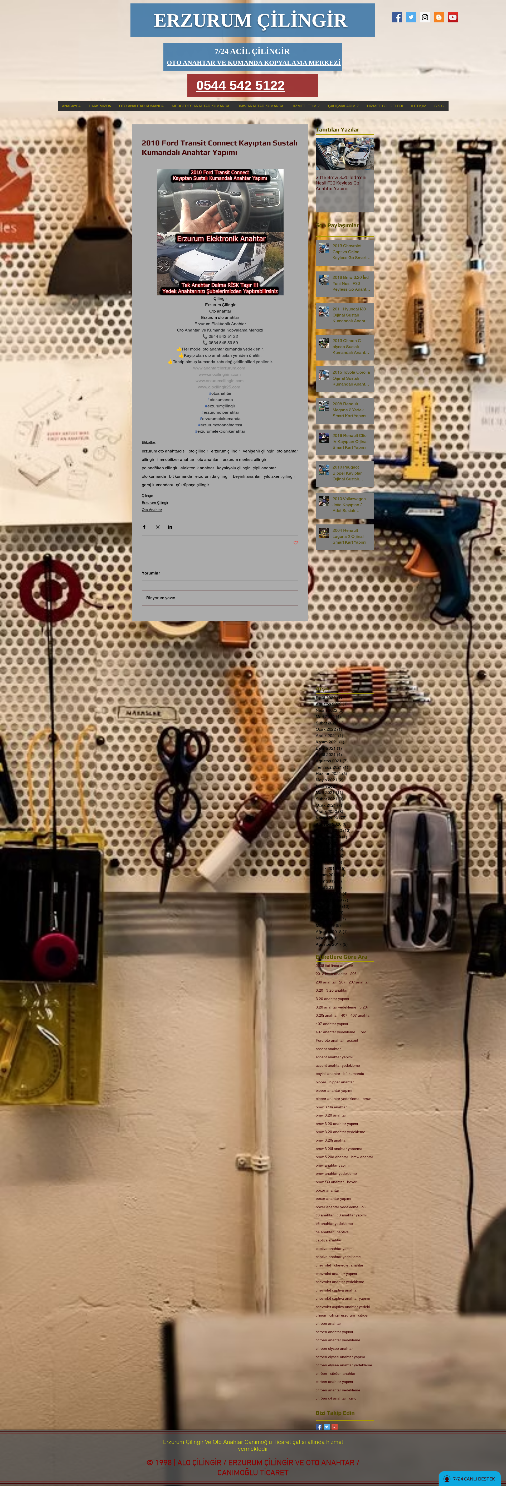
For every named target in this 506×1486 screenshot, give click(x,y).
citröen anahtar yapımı (334, 1382)
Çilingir (147, 495)
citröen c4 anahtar (331, 1398)
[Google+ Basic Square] (335, 1427)
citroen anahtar (328, 1323)
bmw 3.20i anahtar (331, 1140)
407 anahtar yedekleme (335, 1032)
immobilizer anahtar (175, 459)
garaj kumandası (157, 484)
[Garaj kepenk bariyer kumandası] (453, 17)
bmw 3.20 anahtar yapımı (337, 1124)
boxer (352, 1182)
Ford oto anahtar (330, 1040)
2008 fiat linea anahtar (334, 965)
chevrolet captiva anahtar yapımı (343, 1298)
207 (342, 982)
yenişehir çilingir (258, 451)
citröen (321, 1373)
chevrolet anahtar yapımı (336, 1273)
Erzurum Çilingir (155, 502)
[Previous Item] (324, 154)
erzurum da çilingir (212, 476)
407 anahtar (361, 1015)
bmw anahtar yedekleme (336, 1173)
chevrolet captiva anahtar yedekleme (345, 1307)
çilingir (148, 459)
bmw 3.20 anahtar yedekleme (340, 1132)
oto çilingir (198, 451)
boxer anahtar (327, 1190)
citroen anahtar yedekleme (338, 1340)
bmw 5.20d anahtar (332, 1157)
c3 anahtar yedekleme (334, 1223)
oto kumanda (154, 476)
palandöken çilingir (159, 467)
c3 (364, 1207)
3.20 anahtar (337, 990)
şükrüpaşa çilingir (192, 484)
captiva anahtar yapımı (334, 1248)
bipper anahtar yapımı (334, 1090)
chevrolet (323, 1265)
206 (353, 974)
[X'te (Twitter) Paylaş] (157, 526)
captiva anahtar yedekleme (338, 1257)
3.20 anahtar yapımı (332, 999)
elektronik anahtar (197, 467)
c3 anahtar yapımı (352, 1215)
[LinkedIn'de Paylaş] (170, 526)
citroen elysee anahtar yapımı (340, 1357)
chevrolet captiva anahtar (337, 1290)
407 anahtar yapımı (332, 1024)
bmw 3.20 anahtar (331, 1115)
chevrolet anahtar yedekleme (340, 1282)
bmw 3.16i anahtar (331, 1107)
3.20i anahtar (327, 1015)
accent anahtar (328, 1049)
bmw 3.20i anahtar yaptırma (339, 1149)
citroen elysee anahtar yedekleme (344, 1365)
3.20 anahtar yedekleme (336, 1007)
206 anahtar (326, 982)
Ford (362, 1032)
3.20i (363, 1007)
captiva (343, 1232)
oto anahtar (287, 451)
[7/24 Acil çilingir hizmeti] (397, 17)
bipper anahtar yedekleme (337, 1099)
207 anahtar (359, 982)
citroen (363, 1315)
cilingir (321, 1315)
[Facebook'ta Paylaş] (144, 526)
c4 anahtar (325, 1232)
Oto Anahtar (152, 510)
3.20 (319, 990)
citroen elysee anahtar (334, 1348)
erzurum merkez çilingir (244, 459)
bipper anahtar (341, 1082)
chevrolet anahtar (348, 1265)
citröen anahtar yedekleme (338, 1390)
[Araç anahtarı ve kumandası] (439, 17)
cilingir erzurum (342, 1315)
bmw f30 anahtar (330, 1182)
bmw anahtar (362, 1157)
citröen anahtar (343, 1373)
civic (352, 1398)
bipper (321, 1082)
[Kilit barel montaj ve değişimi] (425, 17)
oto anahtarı (208, 459)
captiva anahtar (329, 1240)
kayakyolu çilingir (233, 467)
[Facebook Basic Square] (319, 1427)
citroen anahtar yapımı (334, 1332)
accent (352, 1040)
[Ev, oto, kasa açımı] (411, 17)
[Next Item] (365, 154)
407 (344, 1015)
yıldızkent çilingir (279, 476)
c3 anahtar (325, 1215)
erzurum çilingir (225, 451)
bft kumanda (180, 476)
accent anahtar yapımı (334, 1057)
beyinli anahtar (247, 476)
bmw (367, 1099)
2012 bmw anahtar (331, 974)
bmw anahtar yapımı (332, 1165)
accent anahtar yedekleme (338, 1065)
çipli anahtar (264, 467)
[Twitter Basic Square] (327, 1427)
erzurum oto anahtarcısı (164, 451)
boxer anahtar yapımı (333, 1198)
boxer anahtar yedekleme (337, 1207)
